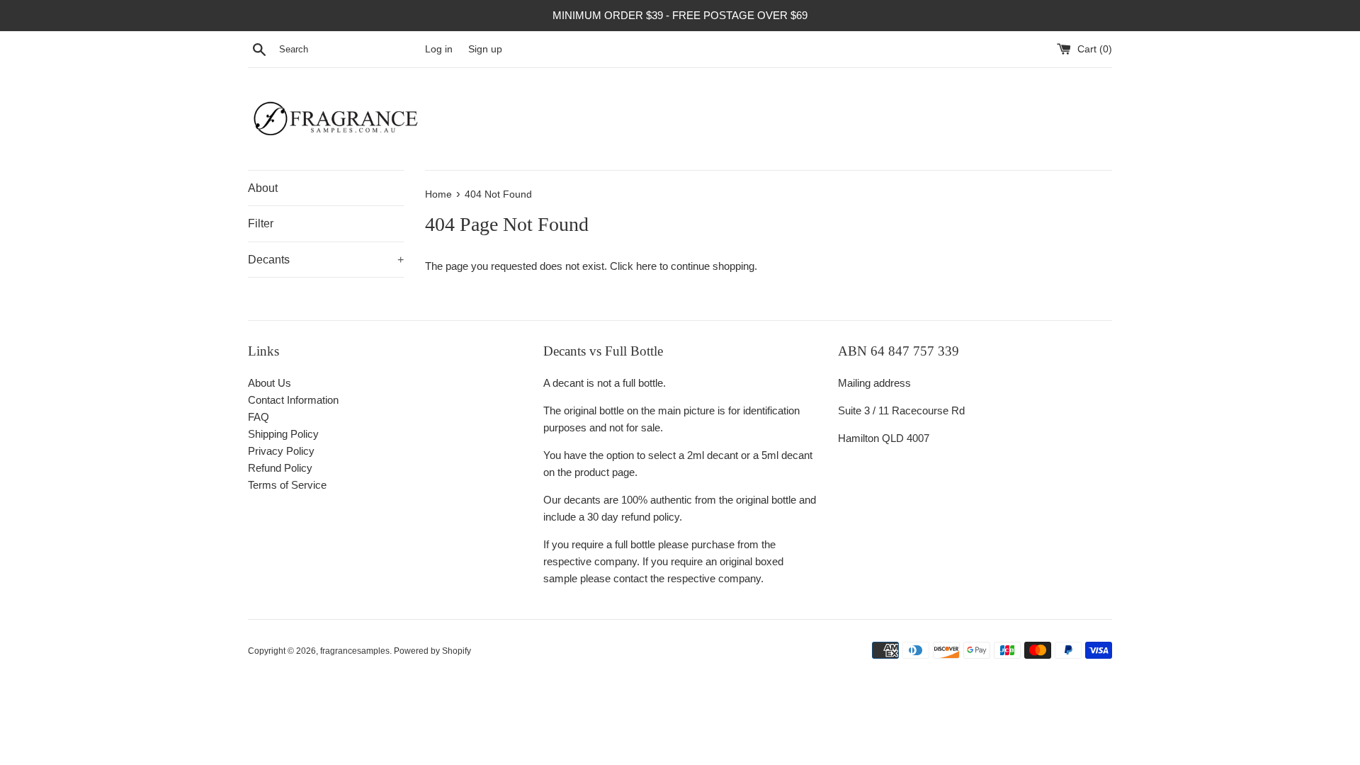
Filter (260, 223)
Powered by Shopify (432, 651)
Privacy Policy (281, 451)
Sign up (485, 49)
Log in (439, 49)
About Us (269, 383)
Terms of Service (287, 485)
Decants (326, 260)
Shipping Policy (283, 434)
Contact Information (293, 400)
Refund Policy (280, 468)
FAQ (258, 417)
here (646, 266)
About (263, 188)
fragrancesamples (355, 651)
